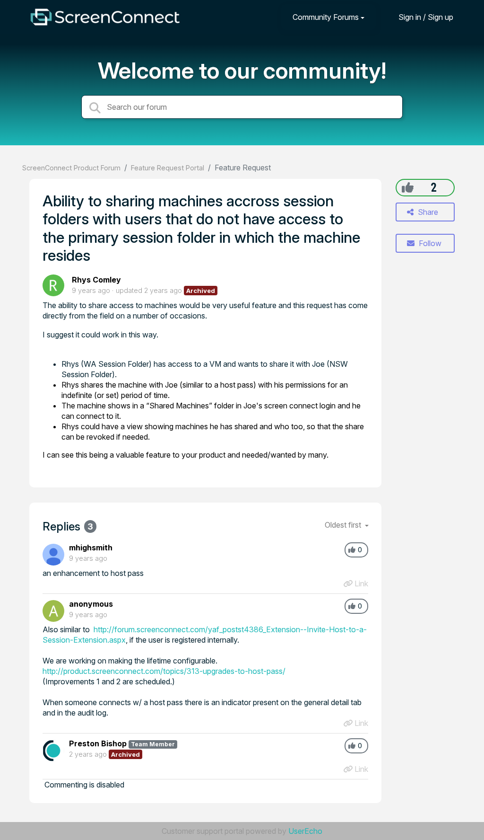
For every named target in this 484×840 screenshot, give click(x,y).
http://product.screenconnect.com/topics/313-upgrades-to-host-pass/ (164, 671)
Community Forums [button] (326, 17)
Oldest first (344, 525)
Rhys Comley (96, 279)
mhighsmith (90, 547)
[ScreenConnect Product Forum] (105, 17)
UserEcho (305, 831)
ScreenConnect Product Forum (71, 168)
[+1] (408, 187)
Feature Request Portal (167, 168)
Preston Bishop (98, 743)
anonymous (91, 604)
